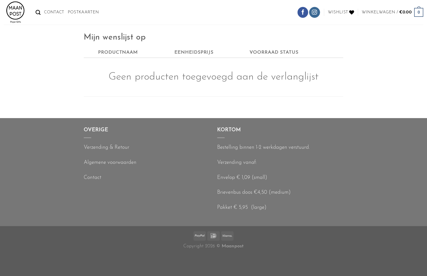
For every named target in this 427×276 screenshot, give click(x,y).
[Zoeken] (38, 12)
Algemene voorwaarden (110, 162)
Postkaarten (83, 12)
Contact (54, 12)
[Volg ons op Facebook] (303, 12)
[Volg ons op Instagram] (314, 12)
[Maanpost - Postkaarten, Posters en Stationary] (16, 12)
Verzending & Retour (106, 147)
